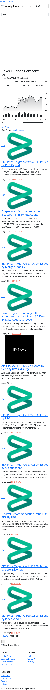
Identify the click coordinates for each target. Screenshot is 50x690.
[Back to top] (3, 641)
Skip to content (6, 1)
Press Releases (17, 130)
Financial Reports (9, 664)
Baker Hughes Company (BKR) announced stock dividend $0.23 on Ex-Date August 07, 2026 (23, 316)
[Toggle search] (30, 6)
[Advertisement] (25, 43)
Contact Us (6, 678)
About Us (5, 675)
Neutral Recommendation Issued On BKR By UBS (24, 515)
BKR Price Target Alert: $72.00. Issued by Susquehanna (24, 466)
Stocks (29, 656)
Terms (4, 681)
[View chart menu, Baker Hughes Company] (46, 82)
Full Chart (5, 127)
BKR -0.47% (17, 179)
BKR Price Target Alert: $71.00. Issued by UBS (24, 416)
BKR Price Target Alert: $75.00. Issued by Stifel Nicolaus (24, 567)
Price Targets (7, 661)
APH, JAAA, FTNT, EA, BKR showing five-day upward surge (22, 367)
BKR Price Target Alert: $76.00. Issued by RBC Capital (24, 163)
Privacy (4, 684)
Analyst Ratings (8, 659)
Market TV (30, 659)
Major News (6, 656)
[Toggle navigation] (45, 6)
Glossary (30, 661)
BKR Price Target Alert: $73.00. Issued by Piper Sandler (24, 617)
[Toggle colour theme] (37, 6)
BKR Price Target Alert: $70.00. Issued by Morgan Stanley (24, 265)
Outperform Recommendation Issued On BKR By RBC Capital (20, 213)
